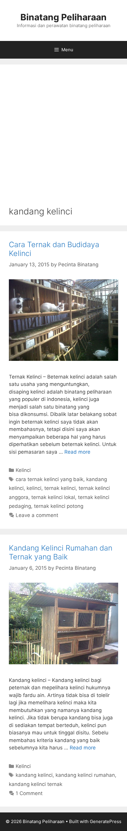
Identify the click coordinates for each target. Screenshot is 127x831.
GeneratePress (105, 821)
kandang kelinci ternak (35, 784)
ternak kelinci (60, 488)
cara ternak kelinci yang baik (49, 479)
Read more (77, 452)
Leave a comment (37, 515)
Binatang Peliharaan (63, 17)
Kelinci (23, 470)
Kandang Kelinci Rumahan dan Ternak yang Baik (60, 552)
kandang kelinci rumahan (85, 775)
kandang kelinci (34, 775)
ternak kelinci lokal (53, 497)
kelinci (34, 488)
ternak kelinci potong (58, 506)
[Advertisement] (63, 139)
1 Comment (29, 793)
